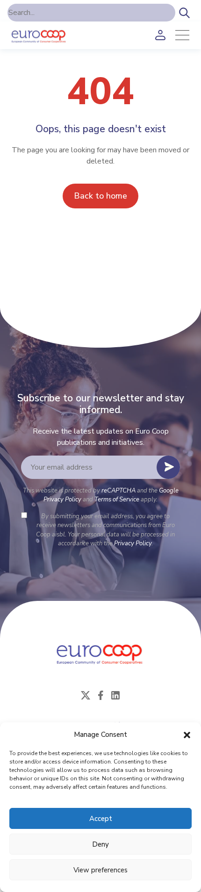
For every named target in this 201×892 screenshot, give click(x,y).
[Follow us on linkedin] (115, 695)
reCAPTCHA (118, 490)
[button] (187, 734)
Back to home (100, 195)
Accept (100, 818)
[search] (184, 12)
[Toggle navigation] (182, 35)
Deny (100, 844)
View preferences (100, 870)
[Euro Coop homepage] (39, 35)
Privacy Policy (132, 543)
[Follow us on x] (85, 695)
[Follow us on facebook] (100, 695)
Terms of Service (116, 499)
